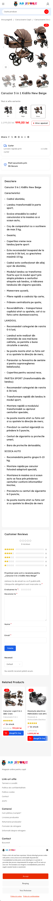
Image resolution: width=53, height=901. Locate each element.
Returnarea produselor (11, 822)
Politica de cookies (16, 896)
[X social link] (12, 137)
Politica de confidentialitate (31, 896)
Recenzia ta (11, 594)
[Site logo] (25, 3)
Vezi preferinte (25, 890)
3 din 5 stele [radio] (26, 589)
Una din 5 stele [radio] (22, 589)
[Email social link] (15, 137)
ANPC (4, 801)
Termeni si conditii (9, 783)
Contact (5, 796)
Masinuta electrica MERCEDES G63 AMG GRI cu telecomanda (37, 714)
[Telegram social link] (28, 137)
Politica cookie (8, 792)
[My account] (47, 3)
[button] (47, 850)
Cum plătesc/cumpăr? (11, 813)
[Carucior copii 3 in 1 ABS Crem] (13, 698)
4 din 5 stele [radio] (28, 589)
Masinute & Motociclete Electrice (37, 718)
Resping (25, 883)
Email (8, 635)
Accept (25, 876)
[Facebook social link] (8, 137)
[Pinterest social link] (18, 137)
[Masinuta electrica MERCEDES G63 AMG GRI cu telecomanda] (38, 698)
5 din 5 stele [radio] (30, 589)
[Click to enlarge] (6, 67)
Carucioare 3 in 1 (42, 19)
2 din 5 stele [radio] (24, 589)
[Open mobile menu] (3, 3)
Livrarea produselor (10, 817)
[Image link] (15, 762)
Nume (8, 624)
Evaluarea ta (11, 589)
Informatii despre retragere (13, 830)
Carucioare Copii (23, 19)
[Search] (46, 11)
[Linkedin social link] (22, 137)
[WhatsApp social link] (25, 137)
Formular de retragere (11, 826)
